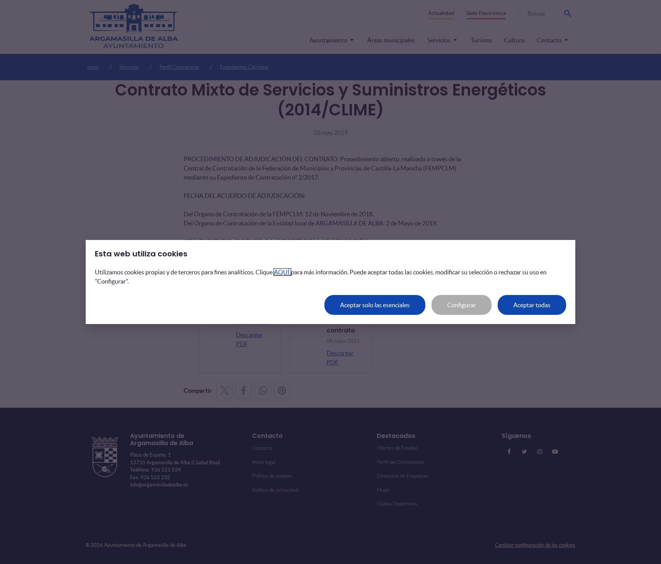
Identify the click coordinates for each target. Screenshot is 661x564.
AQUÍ (282, 272)
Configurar (461, 304)
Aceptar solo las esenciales (375, 304)
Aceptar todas (531, 304)
